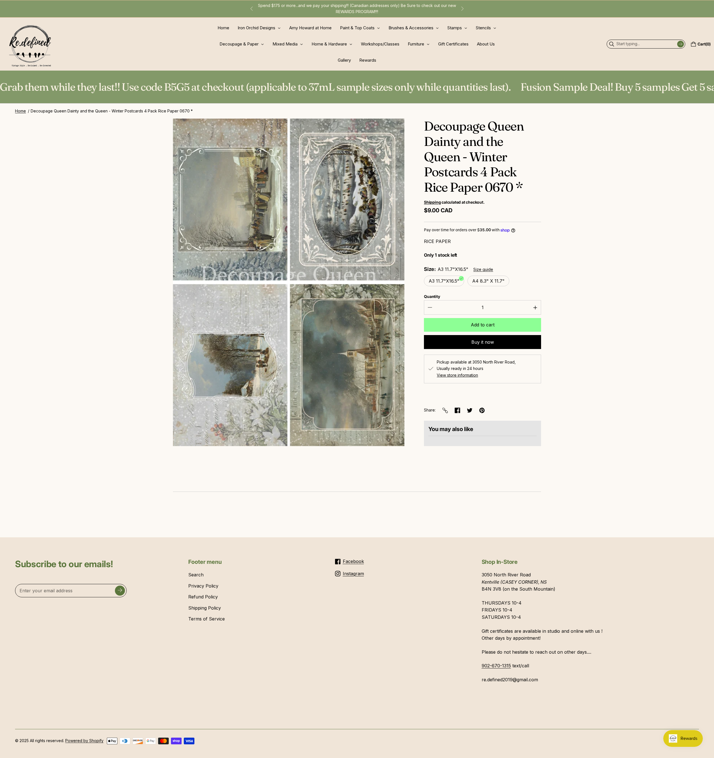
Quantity (432, 296)
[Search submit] (680, 44)
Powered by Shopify (84, 740)
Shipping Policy (204, 608)
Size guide (483, 269)
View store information (457, 375)
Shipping (432, 202)
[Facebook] (457, 410)
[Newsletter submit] (120, 591)
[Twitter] (470, 410)
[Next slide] (462, 9)
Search (196, 574)
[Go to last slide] (251, 9)
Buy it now (482, 342)
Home (20, 111)
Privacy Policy (203, 586)
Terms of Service (206, 619)
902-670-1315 (496, 665)
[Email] (445, 410)
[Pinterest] (482, 410)
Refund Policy (203, 597)
